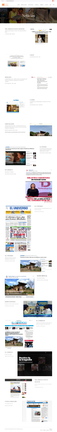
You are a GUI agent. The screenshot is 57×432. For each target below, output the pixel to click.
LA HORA (32, 100)
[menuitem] (18, 5)
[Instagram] (3, 1)
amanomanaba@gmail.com (10, 0)
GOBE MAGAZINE (9, 124)
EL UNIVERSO (43, 146)
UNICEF (32, 55)
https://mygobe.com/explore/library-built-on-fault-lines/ (15, 132)
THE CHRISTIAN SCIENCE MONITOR (14, 29)
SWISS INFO (8, 77)
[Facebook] (2, 1)
